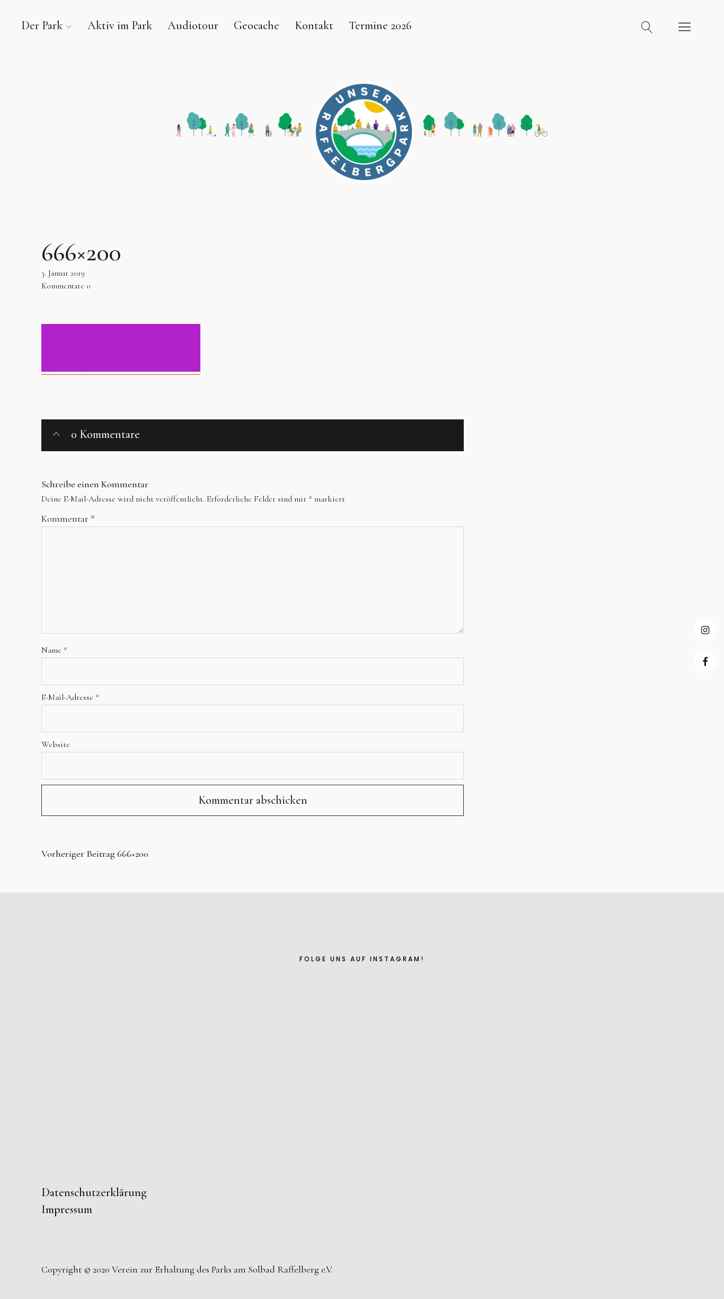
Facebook (705, 661)
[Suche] (647, 26)
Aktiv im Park (119, 25)
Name (54, 650)
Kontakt (314, 25)
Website (55, 744)
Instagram (705, 630)
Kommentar (68, 518)
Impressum (66, 1209)
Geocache (256, 25)
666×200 (94, 854)
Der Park (42, 25)
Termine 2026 (380, 25)
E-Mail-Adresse (70, 697)
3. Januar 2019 (63, 273)
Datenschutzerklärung (94, 1192)
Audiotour (192, 25)
